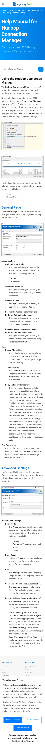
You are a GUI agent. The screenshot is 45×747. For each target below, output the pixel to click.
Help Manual (35, 10)
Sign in (26, 667)
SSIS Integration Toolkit (22, 10)
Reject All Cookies (22, 728)
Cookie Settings (33, 720)
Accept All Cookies (13, 720)
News (3, 670)
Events (4, 673)
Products (10, 10)
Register (32, 667)
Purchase (27, 670)
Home (4, 10)
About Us (5, 667)
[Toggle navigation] (41, 69)
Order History (28, 673)
